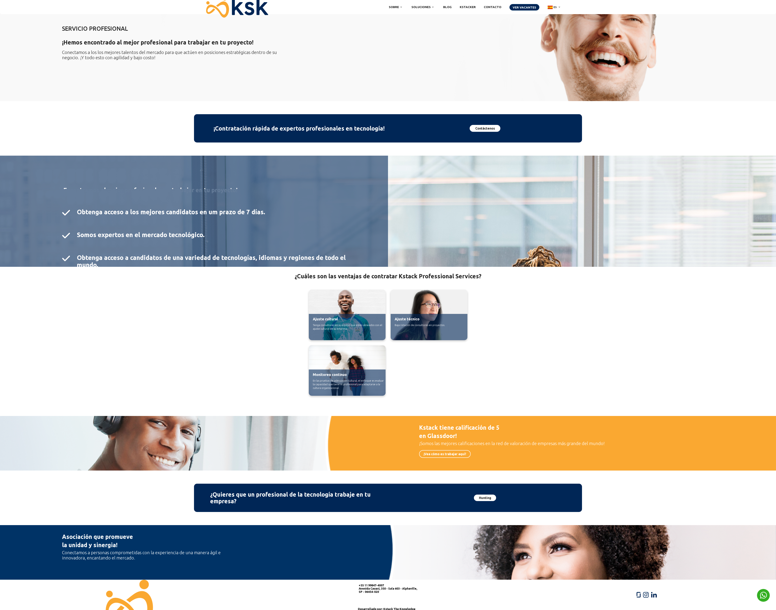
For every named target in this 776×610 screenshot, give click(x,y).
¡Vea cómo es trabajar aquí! (445, 454)
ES (555, 7)
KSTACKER (468, 7)
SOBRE (394, 7)
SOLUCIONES (421, 7)
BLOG (447, 7)
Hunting (485, 498)
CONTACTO (492, 7)
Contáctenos (485, 128)
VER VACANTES (524, 7)
